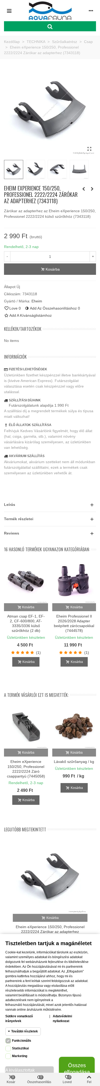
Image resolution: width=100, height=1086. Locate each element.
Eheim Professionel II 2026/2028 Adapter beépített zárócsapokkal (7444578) (74, 623)
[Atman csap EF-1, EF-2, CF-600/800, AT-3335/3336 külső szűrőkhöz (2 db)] (26, 581)
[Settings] (91, 11)
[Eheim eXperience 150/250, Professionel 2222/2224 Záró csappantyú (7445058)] (26, 727)
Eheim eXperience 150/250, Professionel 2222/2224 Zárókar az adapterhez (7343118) (50, 932)
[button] (50, 505)
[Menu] (9, 11)
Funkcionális (21, 1040)
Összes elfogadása (77, 1068)
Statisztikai (20, 1048)
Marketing (19, 1056)
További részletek (24, 1031)
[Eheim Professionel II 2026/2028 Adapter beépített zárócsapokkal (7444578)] (74, 581)
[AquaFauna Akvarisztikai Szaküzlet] (50, 10)
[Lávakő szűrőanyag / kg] (74, 727)
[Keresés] (50, 26)
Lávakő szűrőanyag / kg (74, 761)
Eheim (36, 301)
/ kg (80, 776)
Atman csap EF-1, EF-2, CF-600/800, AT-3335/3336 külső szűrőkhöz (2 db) (26, 623)
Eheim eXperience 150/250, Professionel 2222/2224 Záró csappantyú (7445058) (26, 768)
